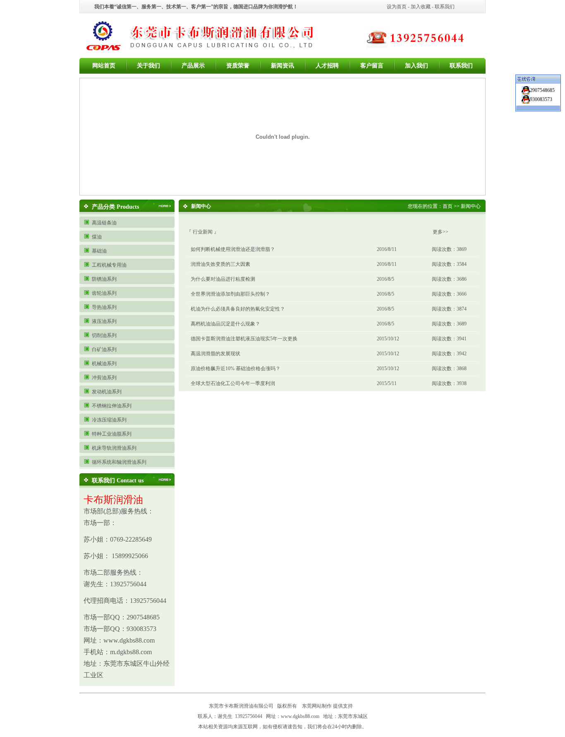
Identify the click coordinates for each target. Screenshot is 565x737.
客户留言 (371, 66)
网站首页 (103, 66)
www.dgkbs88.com (300, 716)
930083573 (541, 99)
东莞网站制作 (317, 706)
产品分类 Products (115, 207)
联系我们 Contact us (118, 480)
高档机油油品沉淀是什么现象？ (225, 324)
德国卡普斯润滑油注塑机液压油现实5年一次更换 (244, 339)
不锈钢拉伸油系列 (112, 406)
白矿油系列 (104, 349)
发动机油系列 (107, 392)
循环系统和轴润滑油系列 (119, 462)
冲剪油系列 (104, 378)
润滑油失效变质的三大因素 (220, 264)
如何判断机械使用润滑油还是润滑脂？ (233, 249)
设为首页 (397, 7)
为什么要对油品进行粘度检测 (223, 279)
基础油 (99, 251)
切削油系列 (104, 335)
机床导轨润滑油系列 (114, 448)
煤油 (97, 237)
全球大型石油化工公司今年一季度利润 (233, 383)
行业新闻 (203, 232)
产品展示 (193, 66)
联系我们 (445, 7)
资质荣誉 (237, 66)
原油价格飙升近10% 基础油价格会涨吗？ (235, 368)
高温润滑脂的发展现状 (215, 353)
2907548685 (542, 90)
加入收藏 (421, 7)
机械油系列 (104, 363)
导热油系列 (104, 307)
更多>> (440, 232)
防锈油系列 (104, 279)
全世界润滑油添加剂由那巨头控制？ (230, 294)
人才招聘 (327, 66)
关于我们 (148, 66)
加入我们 (416, 66)
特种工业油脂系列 (112, 434)
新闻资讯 (282, 66)
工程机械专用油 (109, 265)
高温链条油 (104, 223)
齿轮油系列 (104, 293)
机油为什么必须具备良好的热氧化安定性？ (238, 309)
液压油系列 (104, 321)
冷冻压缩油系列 (109, 420)
